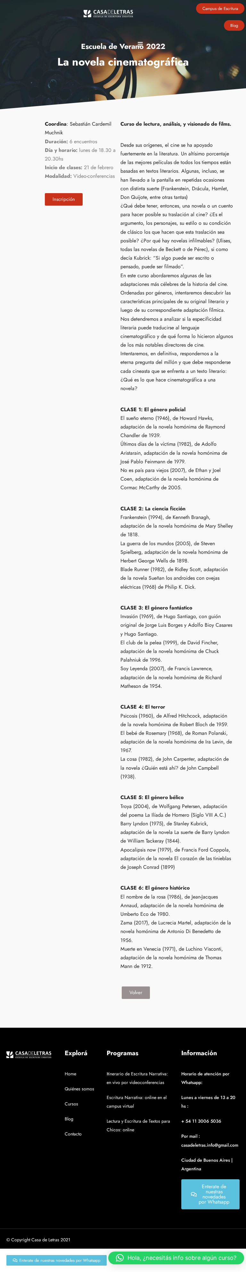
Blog (69, 1119)
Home (70, 1074)
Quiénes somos (79, 1089)
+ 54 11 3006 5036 (201, 1121)
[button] (176, 1258)
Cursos (71, 1104)
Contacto (73, 1134)
